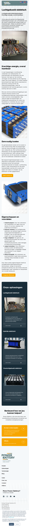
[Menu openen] (24, 3)
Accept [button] (11, 524)
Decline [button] (17, 524)
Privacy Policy (11, 517)
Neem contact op (7, 175)
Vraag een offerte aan (8, 275)
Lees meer (8, 325)
